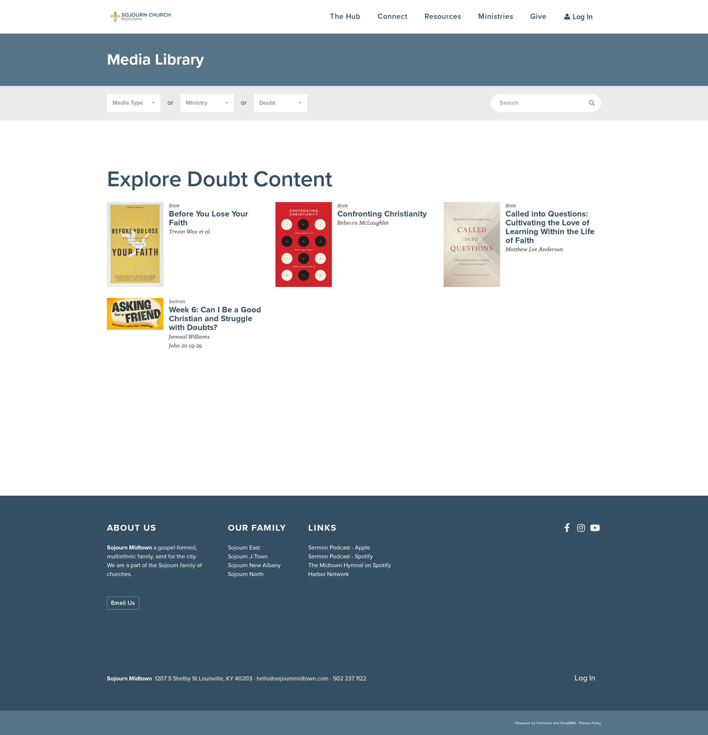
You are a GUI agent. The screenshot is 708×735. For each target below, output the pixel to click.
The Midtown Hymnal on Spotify (349, 565)
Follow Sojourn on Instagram (580, 527)
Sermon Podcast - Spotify (340, 556)
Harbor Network (328, 574)
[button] (392, 16)
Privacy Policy (590, 723)
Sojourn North (246, 574)
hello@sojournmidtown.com (293, 678)
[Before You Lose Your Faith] (135, 244)
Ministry (196, 102)
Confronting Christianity (382, 214)
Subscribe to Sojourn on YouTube (594, 527)
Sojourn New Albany (254, 565)
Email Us (123, 603)
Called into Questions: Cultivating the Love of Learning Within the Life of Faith (550, 227)
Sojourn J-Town (248, 556)
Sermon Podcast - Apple (339, 547)
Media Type (127, 102)
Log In (583, 16)
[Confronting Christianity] (303, 244)
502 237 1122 (349, 678)
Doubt (267, 102)
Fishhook (544, 723)
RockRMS (568, 723)
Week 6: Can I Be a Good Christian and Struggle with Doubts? (215, 318)
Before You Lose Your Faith (208, 218)
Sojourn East (244, 547)
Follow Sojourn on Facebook (566, 527)
